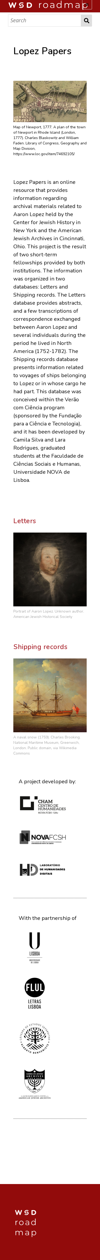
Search (86, 20)
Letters (24, 521)
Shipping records (40, 646)
